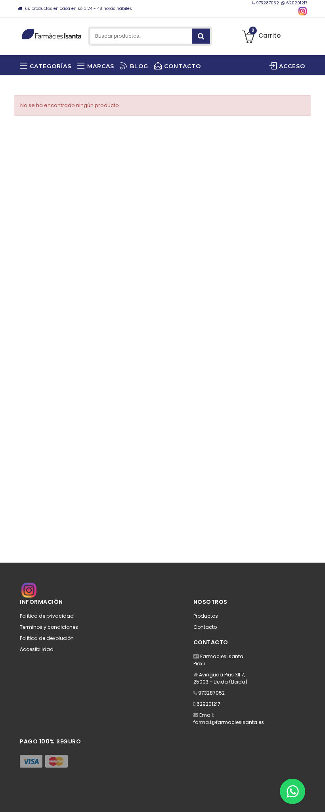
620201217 (296, 3)
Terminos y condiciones (49, 627)
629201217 (208, 704)
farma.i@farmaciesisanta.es (228, 722)
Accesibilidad (37, 649)
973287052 (267, 3)
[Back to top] (316, 797)
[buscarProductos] (201, 36)
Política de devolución (47, 638)
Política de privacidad (47, 616)
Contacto (205, 627)
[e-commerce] (51, 33)
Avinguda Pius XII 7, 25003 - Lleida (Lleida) (220, 678)
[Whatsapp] (292, 791)
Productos (205, 616)
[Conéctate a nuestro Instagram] (302, 11)
